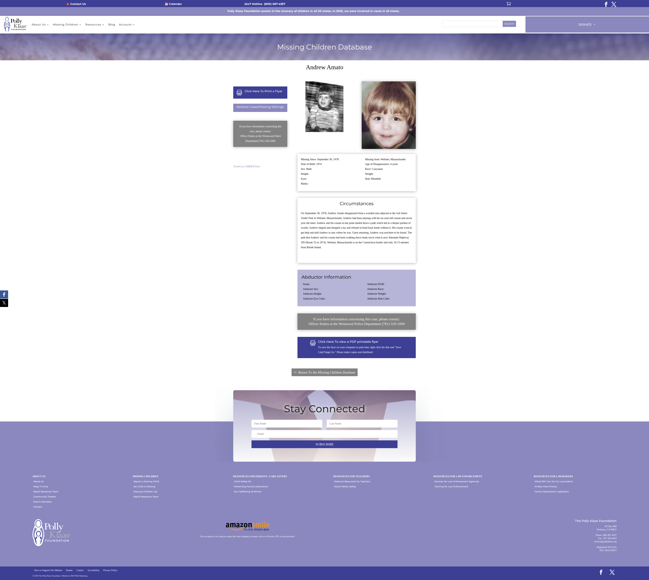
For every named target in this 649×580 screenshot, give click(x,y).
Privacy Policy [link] (110, 570)
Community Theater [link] (44, 496)
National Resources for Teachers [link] (352, 481)
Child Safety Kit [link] (242, 481)
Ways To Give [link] (40, 486)
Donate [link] (69, 570)
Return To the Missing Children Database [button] (326, 372)
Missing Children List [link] (145, 491)
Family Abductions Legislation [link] (552, 491)
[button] (509, 24)
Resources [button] (93, 24)
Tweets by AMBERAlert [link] (246, 166)
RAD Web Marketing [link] (79, 576)
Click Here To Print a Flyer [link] (263, 91)
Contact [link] (37, 506)
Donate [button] (585, 24)
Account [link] (125, 24)
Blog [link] (111, 24)
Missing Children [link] (65, 24)
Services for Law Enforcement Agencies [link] (456, 481)
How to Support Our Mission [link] (48, 570)
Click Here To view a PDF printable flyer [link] (348, 342)
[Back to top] (645, 555)
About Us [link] (39, 24)
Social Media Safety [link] (345, 486)
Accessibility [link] (93, 570)
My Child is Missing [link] (144, 486)
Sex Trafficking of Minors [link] (247, 491)
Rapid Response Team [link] (45, 491)
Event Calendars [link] (42, 501)
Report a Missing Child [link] (146, 481)
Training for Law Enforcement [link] (451, 486)
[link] (606, 4)
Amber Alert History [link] (546, 486)
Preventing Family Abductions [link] (251, 486)
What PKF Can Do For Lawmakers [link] (554, 481)
